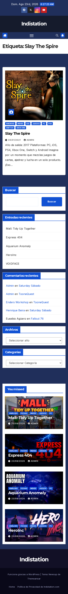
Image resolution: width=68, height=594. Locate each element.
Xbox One (21, 128)
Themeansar (34, 578)
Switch (9, 128)
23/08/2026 (18, 423)
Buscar (10, 190)
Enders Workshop (17, 302)
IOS (27, 124)
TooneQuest (26, 294)
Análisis (13, 413)
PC (44, 124)
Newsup (53, 574)
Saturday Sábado (29, 285)
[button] (57, 35)
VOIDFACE (12, 263)
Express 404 (14, 237)
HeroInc (11, 255)
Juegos (36, 124)
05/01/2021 (14, 140)
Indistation (34, 24)
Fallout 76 (37, 318)
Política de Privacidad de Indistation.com (38, 586)
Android (10, 124)
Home (12, 586)
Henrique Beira (15, 310)
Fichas (24, 413)
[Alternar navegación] (31, 35)
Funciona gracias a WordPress (24, 574)
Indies (20, 124)
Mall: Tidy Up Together (20, 228)
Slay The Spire (17, 133)
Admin (30, 140)
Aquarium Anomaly (18, 246)
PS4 (50, 124)
